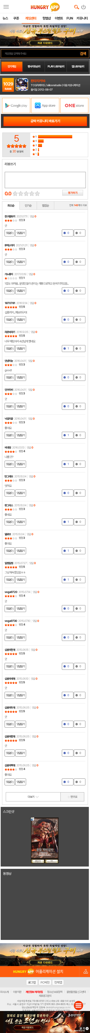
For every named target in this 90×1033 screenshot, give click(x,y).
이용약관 (17, 992)
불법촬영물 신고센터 (76, 992)
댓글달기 (21, 233)
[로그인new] (83, 6)
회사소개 (4, 992)
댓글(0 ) (9, 233)
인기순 (28, 205)
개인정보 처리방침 (34, 992)
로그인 (32, 982)
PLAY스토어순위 (56, 66)
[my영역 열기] (6, 6)
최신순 (10, 205)
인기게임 (12, 66)
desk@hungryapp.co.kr (58, 1007)
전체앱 (58, 982)
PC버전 (45, 982)
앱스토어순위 (78, 66)
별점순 (45, 205)
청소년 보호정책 (54, 992)
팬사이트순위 (34, 66)
